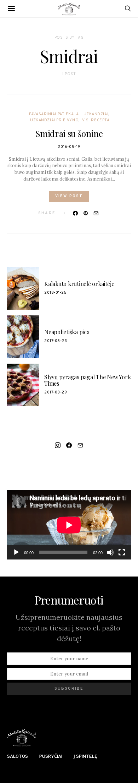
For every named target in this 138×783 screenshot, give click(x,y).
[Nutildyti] (110, 552)
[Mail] (80, 445)
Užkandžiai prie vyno (54, 120)
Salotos (17, 757)
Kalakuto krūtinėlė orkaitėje (79, 283)
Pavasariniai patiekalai (54, 114)
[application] (69, 525)
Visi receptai (96, 120)
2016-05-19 (69, 146)
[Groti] (16, 552)
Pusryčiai (50, 757)
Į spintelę (85, 757)
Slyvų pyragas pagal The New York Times (87, 380)
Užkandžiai (96, 114)
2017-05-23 (55, 340)
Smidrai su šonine (69, 133)
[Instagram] (58, 445)
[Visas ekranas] (121, 552)
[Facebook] (69, 445)
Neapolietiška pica (67, 332)
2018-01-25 (55, 292)
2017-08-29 (55, 392)
